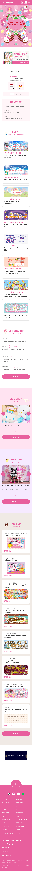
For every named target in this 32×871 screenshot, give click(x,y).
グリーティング (5, 802)
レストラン (4, 816)
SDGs (17, 833)
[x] (18, 793)
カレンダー (4, 806)
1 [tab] (14, 44)
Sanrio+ (18, 809)
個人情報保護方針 (20, 826)
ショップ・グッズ (6, 819)
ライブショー (5, 799)
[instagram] (13, 793)
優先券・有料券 (5, 812)
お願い (17, 816)
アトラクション (5, 826)
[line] (23, 793)
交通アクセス (19, 799)
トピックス (4, 829)
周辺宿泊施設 (19, 823)
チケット (4, 809)
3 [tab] (17, 44)
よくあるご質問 (19, 812)
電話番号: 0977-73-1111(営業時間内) (11, 862)
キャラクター (5, 823)
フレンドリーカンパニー (21, 819)
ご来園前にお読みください (8, 833)
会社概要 (18, 829)
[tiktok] (9, 793)
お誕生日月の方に (20, 802)
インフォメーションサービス (22, 806)
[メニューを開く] (29, 2)
